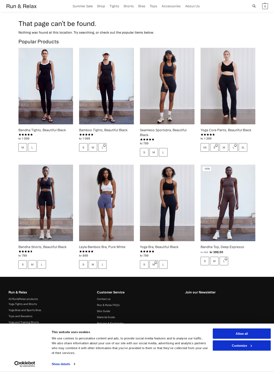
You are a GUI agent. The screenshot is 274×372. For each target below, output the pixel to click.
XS (204, 147)
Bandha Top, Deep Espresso (222, 247)
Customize (239, 345)
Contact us (104, 298)
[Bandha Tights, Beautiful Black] (45, 86)
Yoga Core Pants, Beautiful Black (226, 130)
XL (243, 147)
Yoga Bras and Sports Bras (25, 310)
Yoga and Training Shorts (24, 322)
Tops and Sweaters (20, 316)
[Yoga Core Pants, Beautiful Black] (228, 86)
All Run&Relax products (23, 298)
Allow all (242, 333)
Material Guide (106, 317)
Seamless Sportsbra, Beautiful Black (163, 132)
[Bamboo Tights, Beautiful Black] (106, 86)
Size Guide (103, 311)
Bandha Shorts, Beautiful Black (42, 247)
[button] (264, 6)
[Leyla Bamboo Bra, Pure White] (106, 203)
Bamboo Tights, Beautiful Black (103, 130)
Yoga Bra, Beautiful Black (159, 247)
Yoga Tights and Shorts (23, 304)
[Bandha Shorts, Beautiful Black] (45, 203)
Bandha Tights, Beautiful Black (42, 130)
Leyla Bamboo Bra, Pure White (102, 247)
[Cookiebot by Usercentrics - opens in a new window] (24, 364)
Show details (61, 364)
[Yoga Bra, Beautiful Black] (167, 203)
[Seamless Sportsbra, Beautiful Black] (167, 86)
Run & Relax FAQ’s (108, 305)
